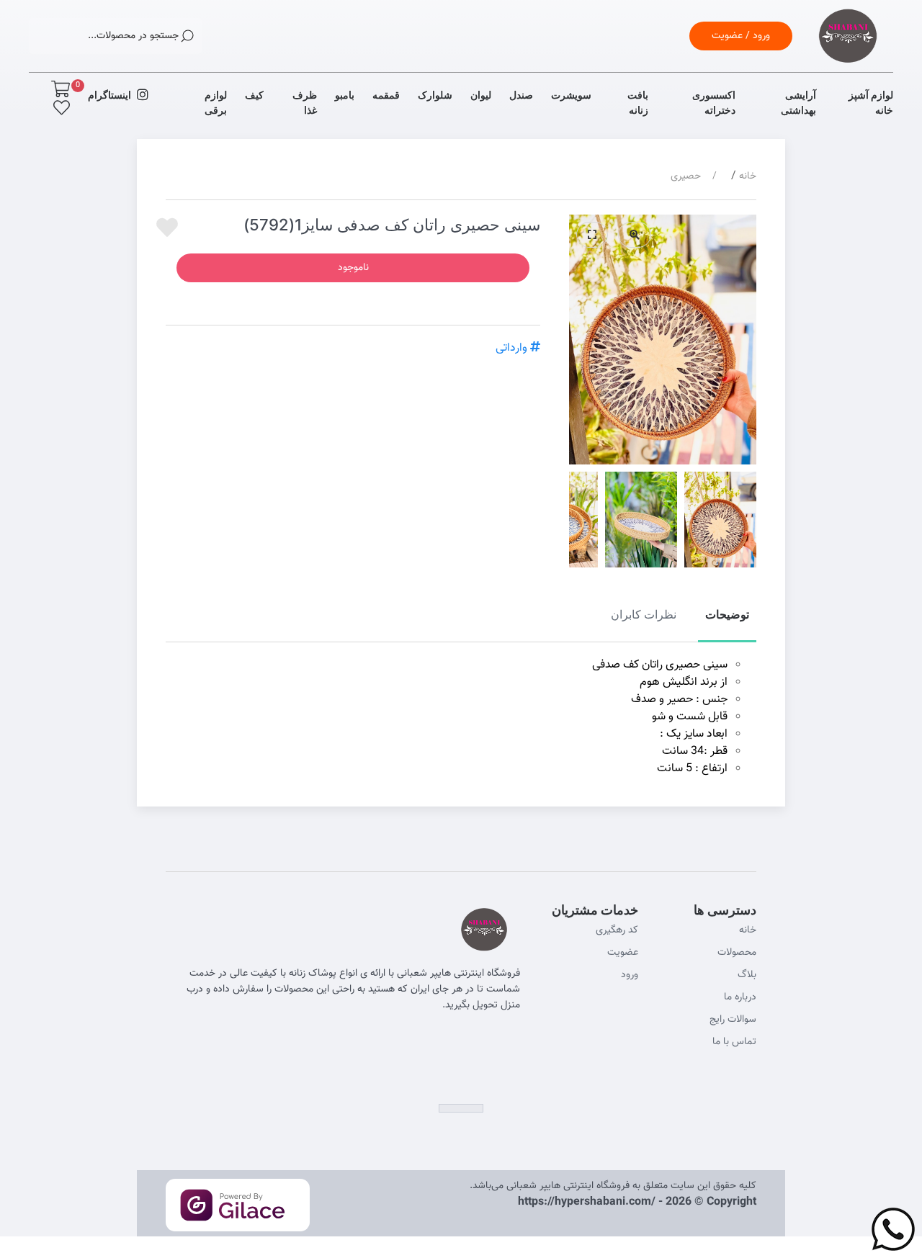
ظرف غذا (304, 102)
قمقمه (386, 95)
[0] (60, 89)
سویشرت (571, 95)
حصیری (686, 176)
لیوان (480, 95)
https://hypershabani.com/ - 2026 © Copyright (637, 1202)
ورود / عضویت (741, 36)
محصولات (736, 953)
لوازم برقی (216, 102)
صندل (521, 95)
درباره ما (740, 997)
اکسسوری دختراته (713, 102)
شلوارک (435, 95)
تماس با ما (734, 1042)
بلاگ (747, 975)
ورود (629, 975)
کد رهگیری (617, 930)
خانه (747, 176)
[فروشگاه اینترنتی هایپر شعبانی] (847, 53)
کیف (254, 95)
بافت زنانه (637, 102)
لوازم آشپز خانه (871, 102)
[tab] (727, 622)
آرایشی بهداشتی (798, 102)
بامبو (344, 95)
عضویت (622, 953)
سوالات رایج (733, 1020)
